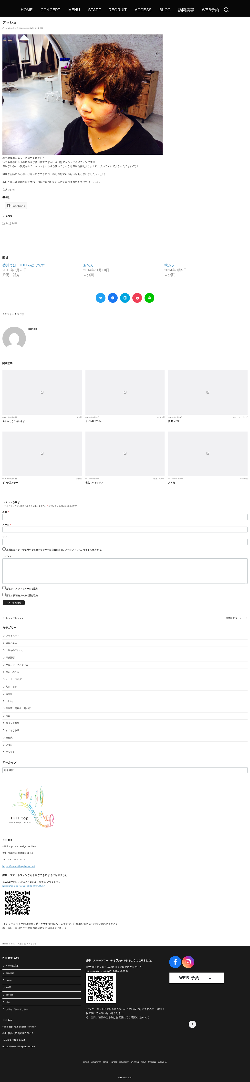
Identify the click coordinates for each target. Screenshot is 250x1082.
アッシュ (33, 944)
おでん (88, 265)
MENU (74, 10)
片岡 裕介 (11, 686)
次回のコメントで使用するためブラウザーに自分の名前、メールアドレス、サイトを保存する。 (55, 550)
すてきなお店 (13, 730)
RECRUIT (118, 10)
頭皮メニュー (13, 643)
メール (6, 524)
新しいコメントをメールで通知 (22, 588)
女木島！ (172, 482)
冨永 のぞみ (13, 672)
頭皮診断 (10, 657)
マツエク (10, 752)
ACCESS (143, 10)
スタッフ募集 (13, 723)
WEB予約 (210, 10)
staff (8, 987)
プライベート (13, 636)
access (10, 995)
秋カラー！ (173, 265)
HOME (27, 10)
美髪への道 (173, 421)
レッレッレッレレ (15, 618)
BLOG (164, 10)
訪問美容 (186, 10)
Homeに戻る (12, 965)
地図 (8, 715)
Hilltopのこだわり (15, 650)
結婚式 (9, 737)
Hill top (9, 701)
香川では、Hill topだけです (23, 265)
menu (9, 980)
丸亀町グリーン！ (235, 618)
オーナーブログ (14, 679)
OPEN (9, 745)
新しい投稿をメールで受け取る (22, 595)
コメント (7, 556)
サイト (5, 537)
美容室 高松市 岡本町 (18, 708)
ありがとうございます (13, 421)
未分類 (40, 28)
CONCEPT (51, 10)
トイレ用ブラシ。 (94, 421)
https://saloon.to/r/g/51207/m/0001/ (23, 886)
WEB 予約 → (196, 978)
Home (5, 944)
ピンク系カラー (10, 482)
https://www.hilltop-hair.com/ (18, 866)
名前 (5, 512)
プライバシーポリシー (17, 1009)
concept (10, 973)
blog (14, 944)
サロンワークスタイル (17, 665)
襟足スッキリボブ (94, 482)
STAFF (94, 10)
